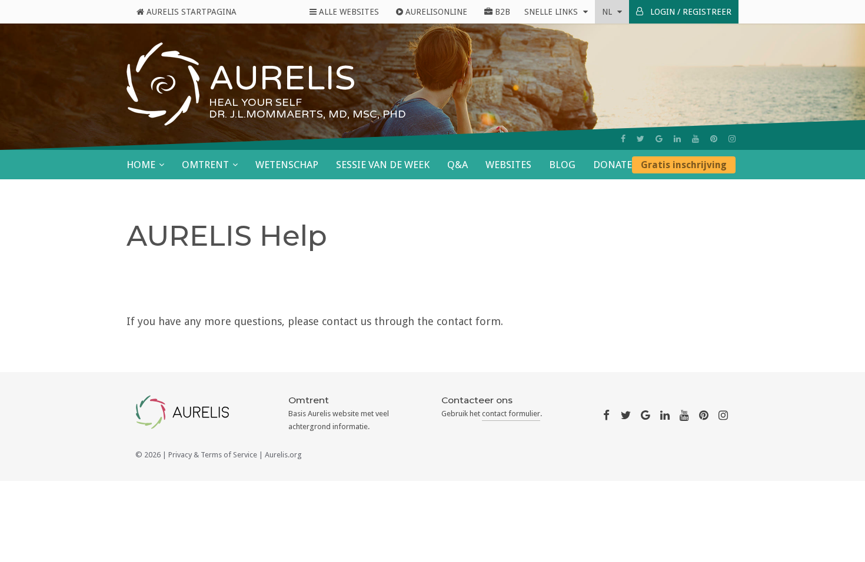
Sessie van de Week (383, 164)
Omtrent (205, 164)
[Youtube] (695, 138)
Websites (508, 164)
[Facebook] (623, 138)
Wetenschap (286, 164)
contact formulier (511, 413)
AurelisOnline (435, 11)
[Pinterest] (713, 138)
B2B (501, 11)
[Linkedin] (677, 138)
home (141, 164)
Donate (612, 164)
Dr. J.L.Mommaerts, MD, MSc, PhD (307, 114)
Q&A (457, 164)
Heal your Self (255, 102)
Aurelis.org (283, 454)
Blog (562, 164)
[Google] (659, 138)
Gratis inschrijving (684, 164)
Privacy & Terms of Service (212, 454)
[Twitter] (640, 138)
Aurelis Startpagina (190, 11)
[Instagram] (732, 138)
